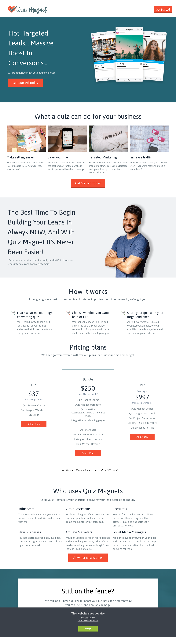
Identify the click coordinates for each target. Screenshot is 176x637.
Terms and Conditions (88, 620)
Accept (88, 629)
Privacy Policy (88, 617)
